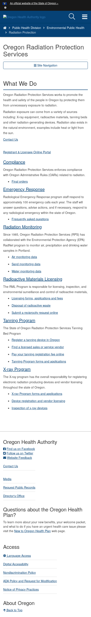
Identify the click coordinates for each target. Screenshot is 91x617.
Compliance (14, 162)
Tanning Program (19, 320)
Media (7, 479)
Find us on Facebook (21, 449)
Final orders (20, 181)
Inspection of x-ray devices (29, 408)
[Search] (72, 16)
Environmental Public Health (65, 28)
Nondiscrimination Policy (19, 572)
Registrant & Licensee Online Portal (27, 152)
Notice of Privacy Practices (21, 589)
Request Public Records (19, 487)
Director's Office (14, 496)
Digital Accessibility (15, 564)
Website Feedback (19, 457)
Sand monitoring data (26, 264)
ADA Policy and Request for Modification (30, 581)
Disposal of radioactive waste (31, 305)
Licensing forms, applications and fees (37, 298)
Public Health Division (26, 28)
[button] (5, 7)
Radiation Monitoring (22, 227)
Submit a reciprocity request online (35, 312)
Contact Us (10, 466)
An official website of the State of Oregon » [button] (34, 3)
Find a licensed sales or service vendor (38, 347)
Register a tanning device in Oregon (36, 340)
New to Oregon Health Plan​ (32, 531)
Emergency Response (24, 189)
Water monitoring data (26, 271)
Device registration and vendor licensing (38, 401)
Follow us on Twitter (20, 453)
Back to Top (14, 610)
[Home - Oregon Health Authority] (5, 28)
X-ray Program (17, 369)
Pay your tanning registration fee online (38, 354)
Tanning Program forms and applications (39, 361)
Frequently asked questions (30, 219)
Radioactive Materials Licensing (32, 279)
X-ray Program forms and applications (37, 393)
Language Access (18, 555)
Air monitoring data (24, 257)
